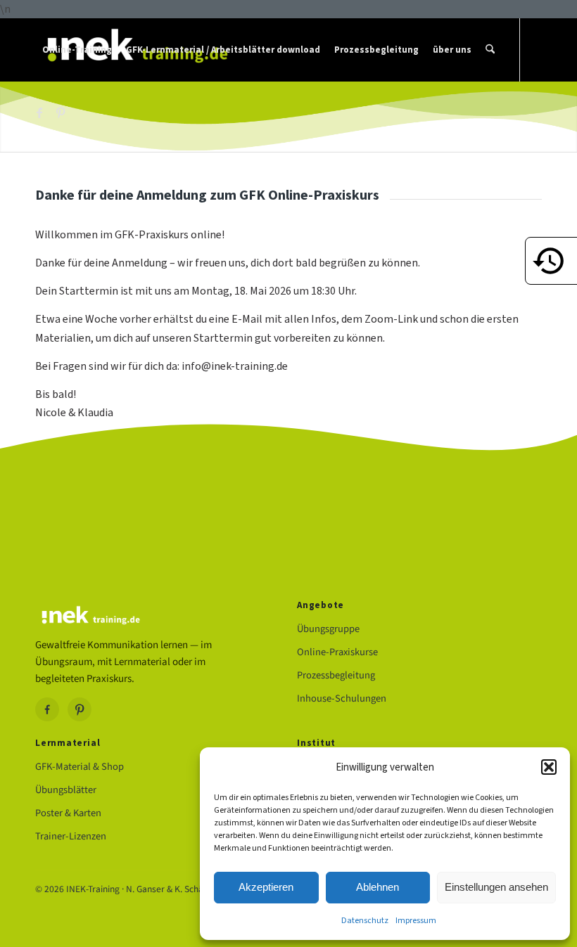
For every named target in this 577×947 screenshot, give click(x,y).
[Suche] (490, 50)
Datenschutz (364, 920)
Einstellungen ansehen (496, 887)
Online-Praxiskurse (337, 652)
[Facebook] (47, 709)
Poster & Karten (68, 813)
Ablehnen (377, 887)
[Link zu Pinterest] (60, 112)
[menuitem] (77, 50)
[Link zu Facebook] (39, 112)
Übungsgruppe (328, 628)
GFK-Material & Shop (79, 766)
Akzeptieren (266, 887)
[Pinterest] (79, 709)
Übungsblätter (65, 789)
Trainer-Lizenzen (70, 836)
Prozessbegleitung (336, 675)
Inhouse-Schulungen (341, 698)
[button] (549, 767)
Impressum (415, 920)
